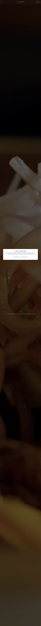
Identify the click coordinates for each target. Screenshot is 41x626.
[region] (20, 254)
